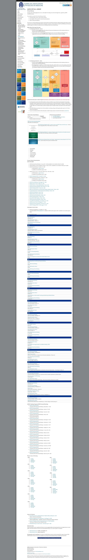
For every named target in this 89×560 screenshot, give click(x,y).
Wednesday (33, 460)
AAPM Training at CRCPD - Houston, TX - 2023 (38, 176)
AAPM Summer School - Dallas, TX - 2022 (37, 183)
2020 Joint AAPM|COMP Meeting (33, 273)
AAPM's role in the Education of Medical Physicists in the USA (21, 25)
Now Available (32, 148)
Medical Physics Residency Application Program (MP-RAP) (22, 30)
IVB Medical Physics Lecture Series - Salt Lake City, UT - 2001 (40, 523)
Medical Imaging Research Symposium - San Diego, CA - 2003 (41, 518)
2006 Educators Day (33, 532)
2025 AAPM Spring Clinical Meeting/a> (34, 223)
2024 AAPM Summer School (32, 229)
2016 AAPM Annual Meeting (32, 314)
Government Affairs (20, 58)
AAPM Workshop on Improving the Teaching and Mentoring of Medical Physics (41, 295)
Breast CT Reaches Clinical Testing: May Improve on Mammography (42, 521)
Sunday (32, 458)
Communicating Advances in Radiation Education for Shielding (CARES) (22, 42)
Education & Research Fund (21, 54)
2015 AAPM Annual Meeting (32, 326)
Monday (32, 473)
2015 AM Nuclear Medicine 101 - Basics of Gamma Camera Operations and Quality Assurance (54, 132)
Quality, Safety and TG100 (32, 310)
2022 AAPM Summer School (32, 248)
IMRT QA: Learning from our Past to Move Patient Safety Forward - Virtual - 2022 (44, 189)
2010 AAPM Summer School (32, 393)
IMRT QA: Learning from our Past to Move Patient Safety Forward (39, 256)
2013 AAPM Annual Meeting (32, 351)
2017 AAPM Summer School (32, 305)
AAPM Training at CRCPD (34, 405)
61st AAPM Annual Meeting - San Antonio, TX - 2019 (39, 200)
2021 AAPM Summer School (32, 266)
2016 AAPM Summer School (32, 317)
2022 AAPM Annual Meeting (32, 246)
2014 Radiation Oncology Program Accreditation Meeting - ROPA (39, 344)
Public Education (21, 44)
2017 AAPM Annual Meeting (32, 302)
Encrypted (18, 0)
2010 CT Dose (30, 388)
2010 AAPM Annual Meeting (32, 385)
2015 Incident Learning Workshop (33, 334)
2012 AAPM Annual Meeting (32, 363)
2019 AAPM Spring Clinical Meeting (33, 285)
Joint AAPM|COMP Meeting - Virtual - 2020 (37, 197)
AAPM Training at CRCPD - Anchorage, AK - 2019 (38, 205)
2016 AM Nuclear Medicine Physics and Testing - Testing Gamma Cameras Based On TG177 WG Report (54, 140)
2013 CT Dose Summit (31, 354)
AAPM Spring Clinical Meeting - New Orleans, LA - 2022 (39, 186)
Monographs (32, 156)
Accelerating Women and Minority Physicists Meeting (37, 261)
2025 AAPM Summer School (32, 219)
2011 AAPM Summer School (32, 378)
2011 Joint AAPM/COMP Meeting (33, 373)
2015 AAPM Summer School (32, 329)
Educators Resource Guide (21, 38)
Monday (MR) (55, 489)
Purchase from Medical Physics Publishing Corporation (49, 537)
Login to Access (41, 168)
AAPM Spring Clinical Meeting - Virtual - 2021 (38, 195)
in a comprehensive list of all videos (59, 116)
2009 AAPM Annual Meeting (32, 397)
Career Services (68, 2)
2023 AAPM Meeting (31, 236)
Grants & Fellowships (21, 46)
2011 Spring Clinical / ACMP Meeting (34, 376)
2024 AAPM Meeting (31, 226)
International (19, 15)
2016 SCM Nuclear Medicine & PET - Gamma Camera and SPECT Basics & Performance (52, 124)
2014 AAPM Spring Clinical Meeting (33, 347)
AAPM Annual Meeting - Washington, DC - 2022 (38, 182)
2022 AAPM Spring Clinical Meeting (33, 254)
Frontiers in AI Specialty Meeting (33, 251)
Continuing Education (62, 3)
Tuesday (32, 459)
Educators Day (32, 155)
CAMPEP (19, 28)
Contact (70, 3)
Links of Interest (20, 64)
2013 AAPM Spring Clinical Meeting (33, 356)
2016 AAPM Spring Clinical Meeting (33, 319)
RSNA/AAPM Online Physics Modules (21, 51)
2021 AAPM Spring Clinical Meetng (33, 268)
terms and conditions (46, 553)
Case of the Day (32, 152)
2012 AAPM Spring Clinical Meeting (33, 366)
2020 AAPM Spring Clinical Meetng (33, 276)
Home (60, 2)
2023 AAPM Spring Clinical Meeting (33, 241)
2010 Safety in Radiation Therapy (33, 390)
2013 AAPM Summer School (32, 359)
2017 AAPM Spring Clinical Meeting (33, 307)
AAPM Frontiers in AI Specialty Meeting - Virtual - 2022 (39, 185)
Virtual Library (21, 36)
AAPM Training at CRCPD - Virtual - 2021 (37, 196)
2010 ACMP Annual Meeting (32, 383)
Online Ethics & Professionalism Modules (21, 48)
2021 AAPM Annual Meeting (32, 263)
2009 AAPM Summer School (32, 400)
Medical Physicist (20, 17)
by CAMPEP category (56, 116)
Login (21, 0)
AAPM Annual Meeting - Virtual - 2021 (36, 192)
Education (19, 23)
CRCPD (31, 151)
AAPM (18, 12)
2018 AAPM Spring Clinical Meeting (33, 297)
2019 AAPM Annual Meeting (32, 280)
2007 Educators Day (33, 530)
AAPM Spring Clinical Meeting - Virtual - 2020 (38, 199)
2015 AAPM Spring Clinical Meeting (33, 332)
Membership (19, 18)
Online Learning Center (20, 33)
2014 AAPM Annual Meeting (32, 339)
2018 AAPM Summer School (32, 292)
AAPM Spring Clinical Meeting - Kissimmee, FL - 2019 (39, 203)
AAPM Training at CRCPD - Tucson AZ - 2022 (37, 187)
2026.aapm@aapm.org (39, 551)
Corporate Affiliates (20, 62)
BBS (67, 3)
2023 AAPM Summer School (32, 239)
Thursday (32, 461)
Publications (19, 59)
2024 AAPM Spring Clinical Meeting (33, 232)
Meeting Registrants (40, 210)
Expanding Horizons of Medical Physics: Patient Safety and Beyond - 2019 (43, 515)
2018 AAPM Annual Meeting (32, 290)
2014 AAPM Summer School (32, 341)
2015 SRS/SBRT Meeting (32, 324)
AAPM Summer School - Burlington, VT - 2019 (38, 202)
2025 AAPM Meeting (31, 217)
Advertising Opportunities (19, 66)
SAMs (19, 35)
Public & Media (20, 14)
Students (18, 20)
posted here (66, 110)
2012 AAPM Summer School (32, 368)
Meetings (19, 21)
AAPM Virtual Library (34, 9)
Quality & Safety (20, 56)
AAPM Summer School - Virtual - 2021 (36, 193)
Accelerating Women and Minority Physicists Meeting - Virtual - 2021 (42, 190)
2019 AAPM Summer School (32, 283)
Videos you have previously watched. (34, 121)
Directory (63, 2)
